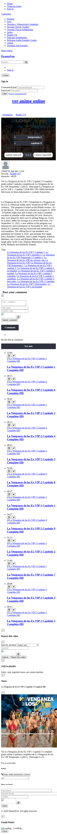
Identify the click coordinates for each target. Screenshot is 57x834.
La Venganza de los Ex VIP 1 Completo (35, 281)
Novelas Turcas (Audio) (18, 27)
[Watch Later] (9, 355)
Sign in (10, 9)
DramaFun (8, 56)
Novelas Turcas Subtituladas (20, 29)
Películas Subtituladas (17, 37)
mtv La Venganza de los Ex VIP (27, 261)
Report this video (18, 657)
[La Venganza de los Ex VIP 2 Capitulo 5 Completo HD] (31, 615)
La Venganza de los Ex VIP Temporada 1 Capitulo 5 (31, 256)
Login (4, 94)
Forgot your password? (18, 94)
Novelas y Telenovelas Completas (22, 24)
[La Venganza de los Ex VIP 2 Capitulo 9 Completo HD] (31, 523)
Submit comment (9, 320)
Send (4, 806)
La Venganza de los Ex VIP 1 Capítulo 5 (26, 252)
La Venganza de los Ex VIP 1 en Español (28, 285)
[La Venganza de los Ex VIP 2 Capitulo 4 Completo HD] (31, 430)
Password (5, 90)
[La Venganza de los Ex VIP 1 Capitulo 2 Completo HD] (31, 546)
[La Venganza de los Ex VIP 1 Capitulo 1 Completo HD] (31, 499)
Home (10, 3)
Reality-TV (12, 35)
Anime (10, 43)
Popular (10, 19)
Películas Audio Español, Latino (22, 40)
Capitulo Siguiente (42, 155)
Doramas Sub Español (17, 45)
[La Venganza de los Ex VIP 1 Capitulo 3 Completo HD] (31, 453)
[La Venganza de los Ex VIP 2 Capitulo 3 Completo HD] (31, 592)
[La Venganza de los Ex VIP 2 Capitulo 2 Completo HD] (31, 407)
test (12, 171)
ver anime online (28, 101)
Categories (6, 14)
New (9, 21)
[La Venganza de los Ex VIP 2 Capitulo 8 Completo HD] (31, 476)
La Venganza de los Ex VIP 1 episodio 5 (27, 253)
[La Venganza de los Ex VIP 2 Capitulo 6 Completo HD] (31, 384)
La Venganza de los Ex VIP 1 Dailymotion (26, 284)
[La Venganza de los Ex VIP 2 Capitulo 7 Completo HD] (31, 569)
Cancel (5, 657)
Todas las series (14, 6)
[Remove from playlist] (14, 355)
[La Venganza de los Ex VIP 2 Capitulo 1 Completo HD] (31, 361)
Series (10, 32)
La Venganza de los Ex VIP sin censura (26, 258)
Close (4, 831)
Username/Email (9, 87)
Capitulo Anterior (13, 155)
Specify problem (8, 645)
